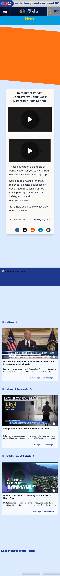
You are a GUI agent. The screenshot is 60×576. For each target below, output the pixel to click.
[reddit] (32, 230)
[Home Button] (29, 11)
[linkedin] (40, 230)
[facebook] (17, 230)
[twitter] (25, 230)
